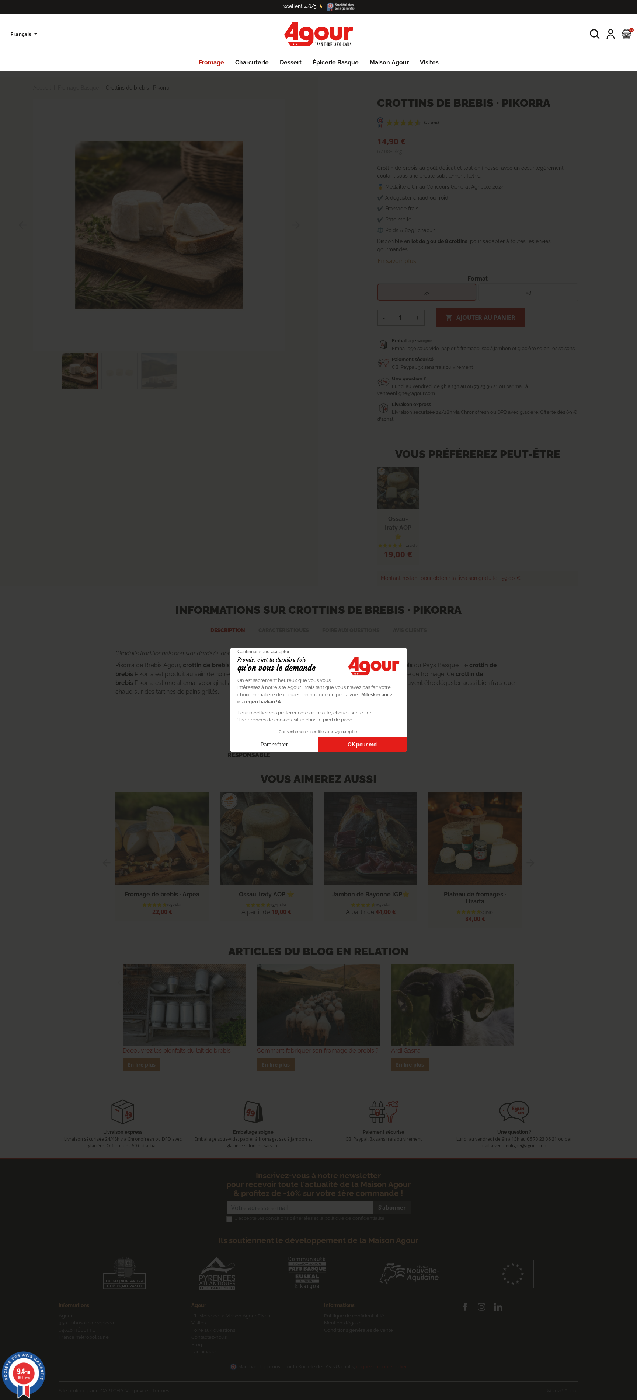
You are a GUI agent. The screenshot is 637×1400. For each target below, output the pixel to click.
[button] (595, 34)
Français (21, 34)
